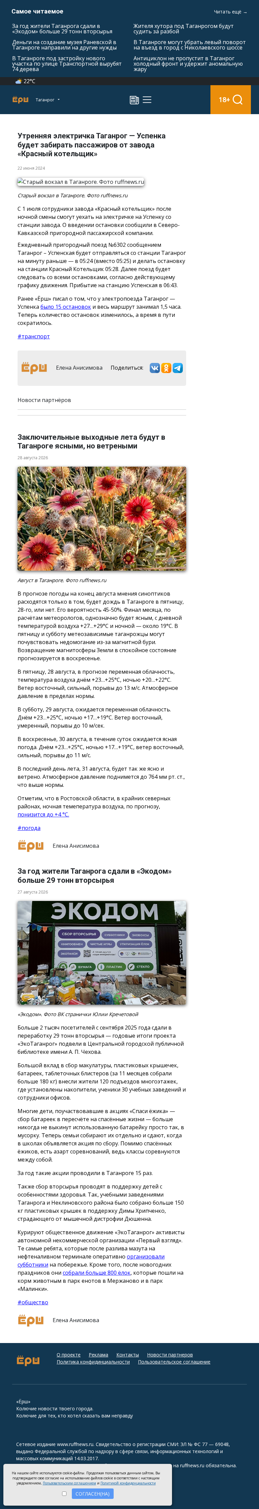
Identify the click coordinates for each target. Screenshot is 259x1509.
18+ (224, 99)
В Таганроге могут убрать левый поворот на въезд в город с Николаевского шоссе (190, 44)
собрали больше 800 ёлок (97, 1272)
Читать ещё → (231, 11)
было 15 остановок (65, 306)
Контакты (127, 1354)
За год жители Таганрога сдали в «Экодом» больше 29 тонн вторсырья (62, 28)
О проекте (69, 1354)
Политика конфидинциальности (93, 1362)
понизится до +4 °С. (43, 814)
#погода (29, 828)
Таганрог (45, 100)
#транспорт (34, 336)
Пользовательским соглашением (69, 1483)
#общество (33, 1302)
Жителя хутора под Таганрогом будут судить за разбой (184, 28)
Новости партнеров (170, 1354)
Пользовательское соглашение (174, 1362)
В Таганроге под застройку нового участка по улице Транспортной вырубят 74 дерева (67, 64)
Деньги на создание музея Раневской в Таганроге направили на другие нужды (64, 44)
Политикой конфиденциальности (128, 1483)
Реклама (98, 1354)
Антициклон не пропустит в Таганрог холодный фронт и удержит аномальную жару (188, 64)
